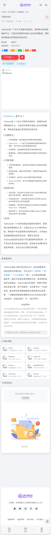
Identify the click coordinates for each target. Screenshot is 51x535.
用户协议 (30, 519)
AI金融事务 (20, 12)
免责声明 (20, 519)
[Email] (36, 508)
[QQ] (14, 508)
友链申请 (11, 519)
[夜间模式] (47, 521)
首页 (4, 12)
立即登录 (25, 398)
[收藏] (47, 17)
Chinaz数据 (18, 275)
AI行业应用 (11, 12)
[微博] (25, 508)
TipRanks (9, 116)
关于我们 (40, 519)
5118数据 (36, 271)
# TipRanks (21, 64)
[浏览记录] (40, 5)
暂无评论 (8, 383)
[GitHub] (31, 508)
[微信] (20, 508)
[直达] (22, 347)
